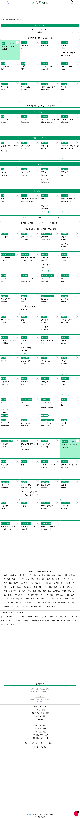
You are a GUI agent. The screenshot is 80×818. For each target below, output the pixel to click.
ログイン (8, 3)
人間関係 (56, 591)
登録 (8, 1)
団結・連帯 (46, 620)
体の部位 (60, 599)
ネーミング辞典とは (41, 747)
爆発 (24, 617)
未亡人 (17, 617)
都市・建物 (25, 579)
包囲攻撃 (10, 617)
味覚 (67, 595)
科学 (54, 606)
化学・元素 (60, 595)
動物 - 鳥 (37, 575)
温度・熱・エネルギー (29, 606)
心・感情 (22, 591)
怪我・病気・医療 (36, 583)
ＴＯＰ (29, 814)
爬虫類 (19, 587)
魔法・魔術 (37, 591)
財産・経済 (46, 575)
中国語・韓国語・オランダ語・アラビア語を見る (40, 223)
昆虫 (72, 595)
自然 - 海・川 (62, 575)
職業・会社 (30, 599)
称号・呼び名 (66, 583)
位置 (56, 587)
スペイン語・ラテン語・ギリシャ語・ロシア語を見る (40, 217)
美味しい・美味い (62, 617)
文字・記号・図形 (42, 599)
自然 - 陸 (70, 587)
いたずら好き (9, 625)
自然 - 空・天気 (44, 606)
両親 (72, 617)
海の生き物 (28, 587)
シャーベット (35, 620)
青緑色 (30, 617)
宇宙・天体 (10, 602)
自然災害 (13, 575)
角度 (52, 617)
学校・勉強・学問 (10, 591)
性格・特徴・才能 (40, 587)
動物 (33, 579)
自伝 (53, 620)
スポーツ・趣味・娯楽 (43, 602)
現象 (69, 620)
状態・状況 (20, 599)
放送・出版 (8, 583)
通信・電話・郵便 (26, 602)
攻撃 (3, 617)
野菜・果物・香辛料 (52, 583)
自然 (54, 575)
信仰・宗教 (10, 599)
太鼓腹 (18, 620)
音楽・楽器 (41, 579)
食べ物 (62, 587)
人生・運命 (22, 575)
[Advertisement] (40, 11)
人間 (30, 575)
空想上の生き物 (67, 579)
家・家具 (24, 583)
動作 (6, 575)
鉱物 (50, 587)
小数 (36, 617)
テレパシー (61, 620)
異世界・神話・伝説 (42, 713)
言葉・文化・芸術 (59, 602)
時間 (41, 719)
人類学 (25, 620)
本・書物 (11, 587)
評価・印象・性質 (32, 595)
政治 (29, 591)
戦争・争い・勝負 (53, 579)
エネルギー (44, 617)
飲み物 (16, 583)
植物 (53, 599)
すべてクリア (40, 696)
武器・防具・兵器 (47, 595)
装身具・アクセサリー (16, 595)
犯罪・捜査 (47, 591)
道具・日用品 (70, 599)
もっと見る (65, 159)
